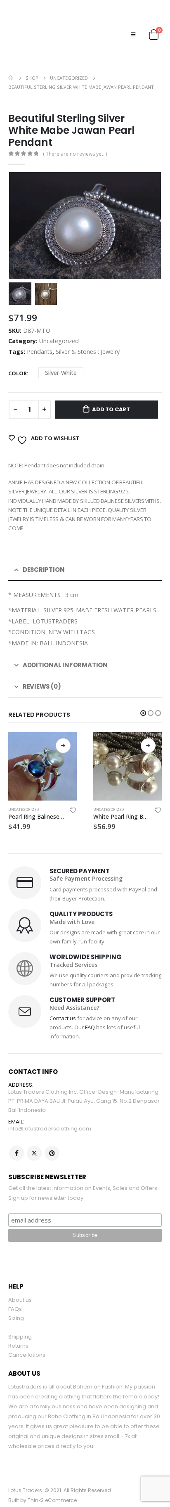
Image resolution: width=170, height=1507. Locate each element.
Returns (18, 1327)
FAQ (90, 1009)
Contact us (63, 1000)
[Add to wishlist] (73, 793)
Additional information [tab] (65, 646)
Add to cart (111, 391)
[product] (42, 747)
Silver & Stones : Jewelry (88, 333)
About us (20, 1282)
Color (17, 354)
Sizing (16, 1300)
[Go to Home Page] (11, 59)
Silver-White (61, 354)
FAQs (15, 1291)
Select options (63, 727)
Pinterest (52, 1135)
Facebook (16, 1135)
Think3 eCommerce (52, 1481)
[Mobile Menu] (133, 25)
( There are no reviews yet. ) (75, 135)
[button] (143, 694)
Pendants (39, 333)
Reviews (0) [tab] (42, 668)
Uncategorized (59, 323)
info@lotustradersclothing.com (49, 1110)
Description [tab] (44, 551)
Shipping (20, 1318)
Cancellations (26, 1336)
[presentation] (18, 207)
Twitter (34, 1135)
